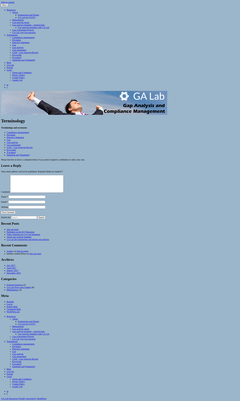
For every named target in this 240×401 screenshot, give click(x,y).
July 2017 (11, 265)
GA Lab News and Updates (19, 287)
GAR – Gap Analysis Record (25, 52)
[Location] (16, 57)
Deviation (16, 40)
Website (4, 207)
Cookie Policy (18, 77)
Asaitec (10, 251)
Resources (11, 10)
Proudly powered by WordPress (32, 398)
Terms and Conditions (22, 72)
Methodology (18, 20)
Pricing (10, 67)
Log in (9, 304)
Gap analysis (17, 47)
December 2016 (14, 273)
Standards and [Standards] (23, 60)
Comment (5, 192)
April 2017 (11, 268)
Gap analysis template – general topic (28, 25)
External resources (15, 285)
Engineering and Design (28, 15)
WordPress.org (13, 312)
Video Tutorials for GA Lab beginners (23, 234)
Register (10, 302)
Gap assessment (19, 50)
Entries (12, 307)
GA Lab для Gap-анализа (24, 32)
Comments (14, 309)
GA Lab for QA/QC (27, 17)
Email (4, 202)
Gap (14, 45)
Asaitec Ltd (17, 80)
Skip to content (7, 2)
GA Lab (10, 65)
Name (4, 197)
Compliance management (23, 37)
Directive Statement (20, 42)
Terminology (12, 35)
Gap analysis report (20, 22)
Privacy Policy (18, 75)
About (15, 12)
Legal (9, 70)
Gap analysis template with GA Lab (33, 27)
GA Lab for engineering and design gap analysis (28, 239)
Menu (4, 5)
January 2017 (12, 270)
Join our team (12, 229)
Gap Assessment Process (23, 30)
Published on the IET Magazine (20, 232)
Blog (9, 62)
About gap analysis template (19, 237)
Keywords (16, 55)
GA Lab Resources (9, 398)
